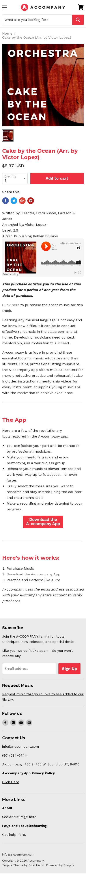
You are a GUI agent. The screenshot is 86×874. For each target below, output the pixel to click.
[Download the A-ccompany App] (43, 522)
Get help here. (14, 835)
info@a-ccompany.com (18, 854)
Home (7, 34)
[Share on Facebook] (5, 200)
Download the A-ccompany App (33, 574)
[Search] (78, 20)
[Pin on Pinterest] (30, 200)
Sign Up (69, 668)
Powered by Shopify (60, 865)
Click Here (10, 782)
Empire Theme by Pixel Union (23, 865)
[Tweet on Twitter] (14, 200)
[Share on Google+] (22, 200)
